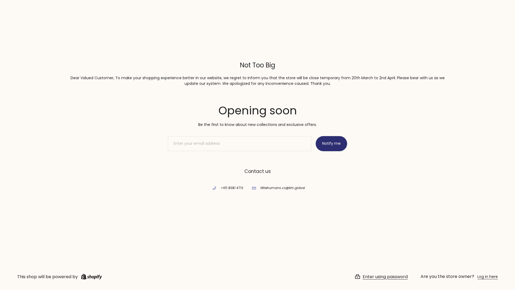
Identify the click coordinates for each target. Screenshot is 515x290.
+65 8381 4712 (232, 188)
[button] (388, 277)
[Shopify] (90, 276)
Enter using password (385, 277)
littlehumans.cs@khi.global (282, 188)
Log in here (487, 276)
